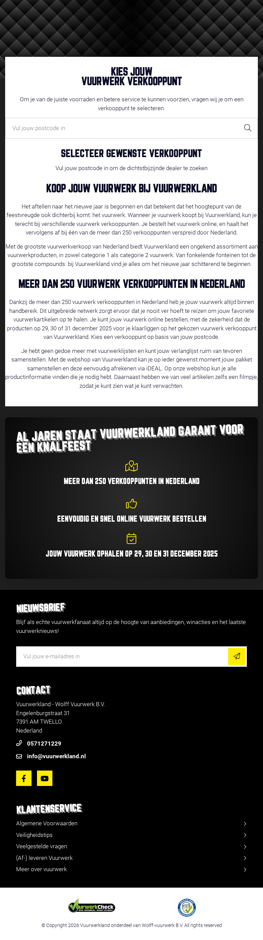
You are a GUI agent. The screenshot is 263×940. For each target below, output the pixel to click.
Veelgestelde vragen (41, 846)
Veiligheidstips (34, 834)
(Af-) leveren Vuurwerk (44, 857)
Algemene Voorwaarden (46, 823)
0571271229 (44, 743)
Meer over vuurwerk (41, 869)
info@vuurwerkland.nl (56, 756)
